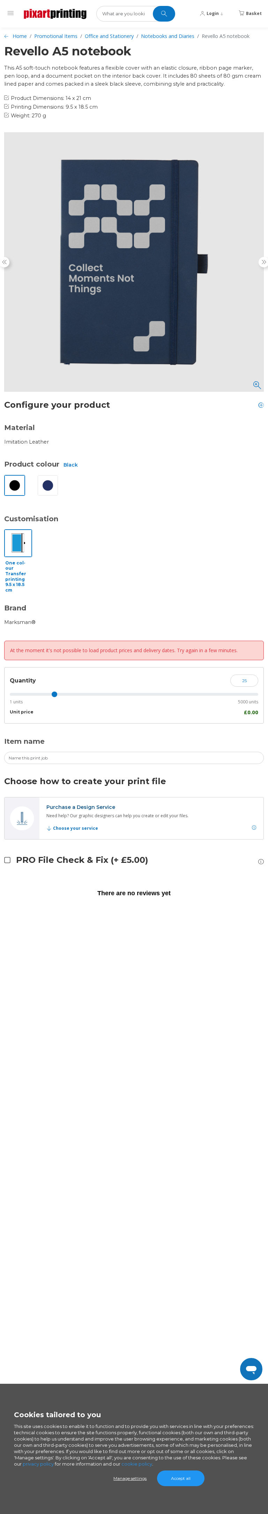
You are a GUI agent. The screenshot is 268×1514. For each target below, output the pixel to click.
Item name (24, 741)
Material (19, 427)
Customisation (31, 519)
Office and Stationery (109, 36)
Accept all (181, 1478)
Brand (15, 608)
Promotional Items (55, 36)
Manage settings (130, 1478)
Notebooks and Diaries (167, 36)
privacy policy (38, 1464)
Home (20, 36)
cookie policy (136, 1464)
